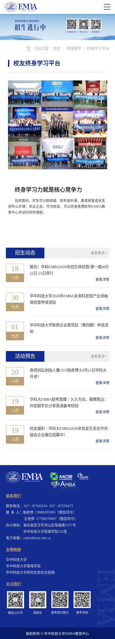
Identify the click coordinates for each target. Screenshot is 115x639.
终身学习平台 (98, 48)
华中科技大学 (16, 560)
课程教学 (73, 48)
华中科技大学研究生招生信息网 (30, 572)
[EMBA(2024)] (52, 7)
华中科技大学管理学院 (23, 566)
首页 (57, 48)
